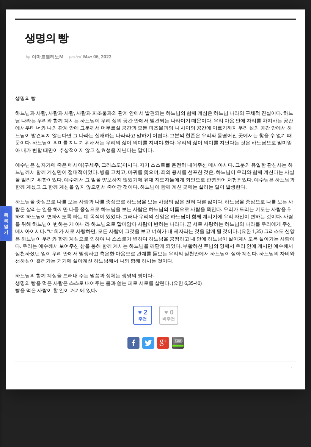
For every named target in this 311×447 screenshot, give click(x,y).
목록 (6, 223)
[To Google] (163, 339)
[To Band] (178, 339)
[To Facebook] (133, 339)
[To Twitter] (148, 339)
